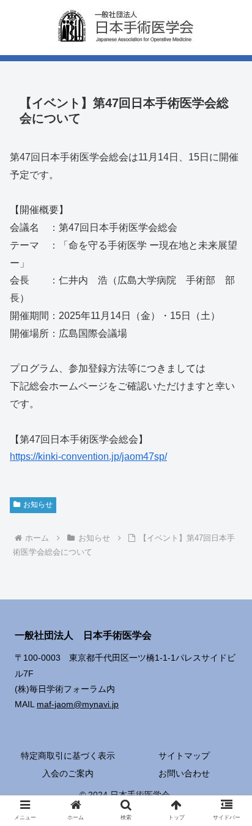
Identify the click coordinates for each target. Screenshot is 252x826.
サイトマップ (184, 755)
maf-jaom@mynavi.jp (78, 704)
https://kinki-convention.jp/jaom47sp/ (88, 456)
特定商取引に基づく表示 (68, 755)
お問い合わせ (184, 773)
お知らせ (38, 504)
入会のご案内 (68, 773)
